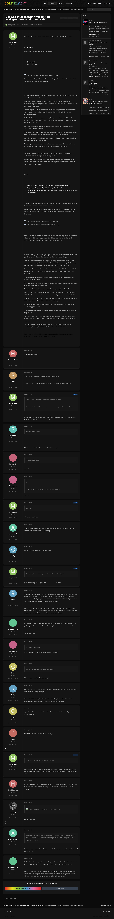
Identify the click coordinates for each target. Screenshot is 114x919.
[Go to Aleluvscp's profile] (13, 806)
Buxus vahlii (13, 436)
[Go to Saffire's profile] (13, 375)
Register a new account (23, 888)
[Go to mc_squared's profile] (6, 25)
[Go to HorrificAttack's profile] (13, 354)
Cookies (13, 916)
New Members (93, 60)
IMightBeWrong (13, 629)
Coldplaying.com (93, 81)
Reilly (13, 600)
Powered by (101, 916)
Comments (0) (31, 62)
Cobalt (13, 673)
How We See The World (35, 25)
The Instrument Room (95, 40)
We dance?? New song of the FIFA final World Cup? (98, 102)
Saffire (13, 382)
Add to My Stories (32, 64)
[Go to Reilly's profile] (13, 593)
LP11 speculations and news (98, 22)
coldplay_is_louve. (13, 556)
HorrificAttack (13, 360)
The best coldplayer (94, 104)
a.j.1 (90, 66)
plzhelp (91, 56)
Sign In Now (60, 888)
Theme (6, 916)
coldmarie (91, 95)
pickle (13, 739)
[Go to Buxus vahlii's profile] (13, 429)
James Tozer (29, 48)
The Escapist (13, 464)
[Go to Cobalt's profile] (13, 667)
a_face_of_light (13, 534)
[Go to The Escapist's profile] (13, 458)
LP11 (90, 20)
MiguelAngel (92, 76)
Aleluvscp (13, 812)
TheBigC (91, 46)
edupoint (91, 113)
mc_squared (11, 25)
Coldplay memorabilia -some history (98, 64)
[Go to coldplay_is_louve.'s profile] (13, 550)
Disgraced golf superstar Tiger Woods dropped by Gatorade (44, 188)
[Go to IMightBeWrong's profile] (13, 623)
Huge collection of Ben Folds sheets (98, 44)
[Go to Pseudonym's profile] (13, 480)
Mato (90, 84)
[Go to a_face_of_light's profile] (13, 528)
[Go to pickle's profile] (13, 733)
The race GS (93, 83)
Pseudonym (13, 486)
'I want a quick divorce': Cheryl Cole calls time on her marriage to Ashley (48, 186)
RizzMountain (92, 24)
